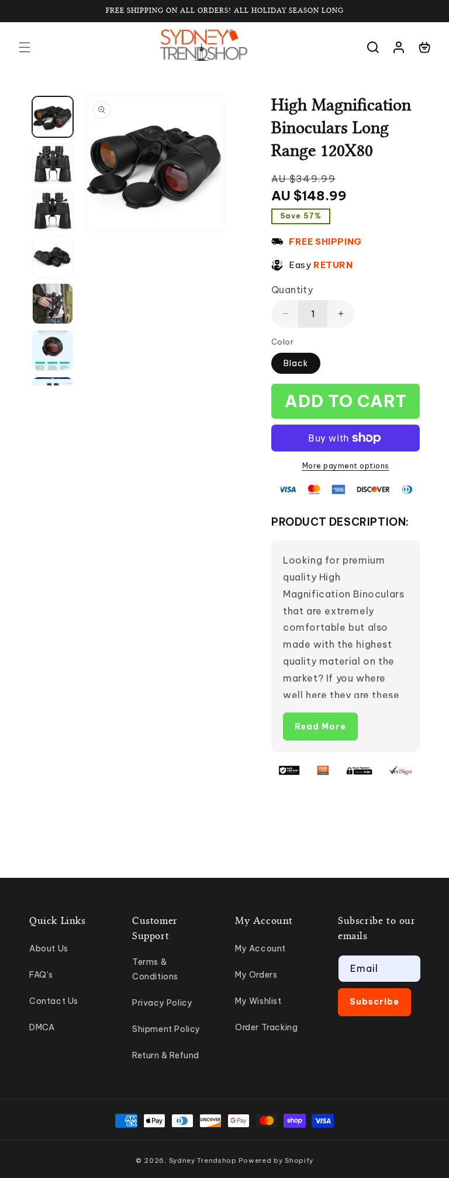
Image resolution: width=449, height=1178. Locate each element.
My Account (260, 948)
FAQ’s (41, 974)
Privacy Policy (162, 1003)
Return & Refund (165, 1055)
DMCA (41, 1027)
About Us (48, 948)
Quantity (292, 290)
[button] (24, 47)
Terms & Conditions (155, 969)
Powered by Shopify (276, 1160)
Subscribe (374, 1001)
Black (296, 363)
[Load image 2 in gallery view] (52, 163)
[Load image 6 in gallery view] (52, 350)
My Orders (256, 974)
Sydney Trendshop (203, 1160)
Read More (320, 726)
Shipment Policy (166, 1029)
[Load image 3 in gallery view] (52, 210)
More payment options (345, 465)
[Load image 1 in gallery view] (52, 116)
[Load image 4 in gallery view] (52, 257)
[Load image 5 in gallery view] (52, 303)
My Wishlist (258, 1001)
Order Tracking (266, 1027)
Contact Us (53, 1001)
